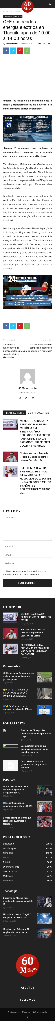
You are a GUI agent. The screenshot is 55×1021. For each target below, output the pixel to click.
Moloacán (18, 16)
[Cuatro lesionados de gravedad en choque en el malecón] (10, 765)
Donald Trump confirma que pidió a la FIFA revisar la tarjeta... (17, 821)
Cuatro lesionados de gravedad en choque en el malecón (34, 764)
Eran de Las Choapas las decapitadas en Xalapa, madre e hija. (36, 733)
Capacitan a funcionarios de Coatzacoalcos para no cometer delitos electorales (15, 351)
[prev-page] (5, 500)
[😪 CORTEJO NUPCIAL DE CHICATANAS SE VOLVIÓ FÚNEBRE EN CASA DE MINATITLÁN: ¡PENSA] (44, 693)
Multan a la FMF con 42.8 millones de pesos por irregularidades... (15, 789)
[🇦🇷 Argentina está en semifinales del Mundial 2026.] (44, 806)
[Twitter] (13, 51)
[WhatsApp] (27, 51)
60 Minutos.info (12, 43)
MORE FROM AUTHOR (38, 413)
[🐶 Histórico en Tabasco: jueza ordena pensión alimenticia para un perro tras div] (44, 677)
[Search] (50, 4)
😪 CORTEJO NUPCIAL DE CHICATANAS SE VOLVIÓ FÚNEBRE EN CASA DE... (15, 692)
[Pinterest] (20, 51)
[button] (5, 4)
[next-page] (10, 500)
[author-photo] (27, 384)
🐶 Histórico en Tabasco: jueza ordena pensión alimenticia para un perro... (18, 676)
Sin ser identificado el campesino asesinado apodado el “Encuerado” (40, 347)
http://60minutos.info (27, 392)
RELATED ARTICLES (14, 413)
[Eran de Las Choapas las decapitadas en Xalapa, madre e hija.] (10, 734)
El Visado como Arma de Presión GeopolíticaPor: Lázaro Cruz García (34, 457)
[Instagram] (27, 398)
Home (5, 11)
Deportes (26, 1012)
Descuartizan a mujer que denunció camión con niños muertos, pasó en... (34, 749)
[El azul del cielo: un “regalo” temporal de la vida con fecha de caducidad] (44, 918)
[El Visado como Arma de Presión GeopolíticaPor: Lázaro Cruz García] (10, 457)
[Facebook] (6, 51)
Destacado (15, 11)
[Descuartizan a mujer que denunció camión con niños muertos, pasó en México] (10, 749)
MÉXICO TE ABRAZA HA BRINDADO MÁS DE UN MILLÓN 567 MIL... (36, 617)
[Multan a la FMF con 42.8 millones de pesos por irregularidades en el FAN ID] (44, 790)
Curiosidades (13, 1012)
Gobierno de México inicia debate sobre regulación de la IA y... (18, 901)
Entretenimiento (40, 1012)
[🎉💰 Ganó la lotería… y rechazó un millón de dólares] (44, 710)
